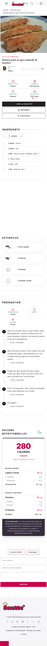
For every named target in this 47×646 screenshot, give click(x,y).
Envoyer (23, 584)
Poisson (33, 552)
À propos (14, 627)
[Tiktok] (38, 622)
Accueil (5, 10)
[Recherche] (32, 3)
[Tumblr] (28, 621)
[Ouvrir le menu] (6, 3)
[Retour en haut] (4, 643)
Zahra (10, 71)
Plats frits (16, 552)
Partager (25, 116)
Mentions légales (25, 627)
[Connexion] (41, 3)
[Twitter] (12, 622)
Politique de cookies (33, 630)
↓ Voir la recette (24, 104)
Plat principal (15, 10)
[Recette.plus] (19, 4)
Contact (23, 634)
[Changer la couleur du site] (27, 3)
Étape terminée (17, 342)
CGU (34, 627)
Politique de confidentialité (15, 630)
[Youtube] (33, 622)
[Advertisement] (23, 208)
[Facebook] (8, 622)
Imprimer (25, 110)
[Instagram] (17, 621)
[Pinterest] (22, 621)
